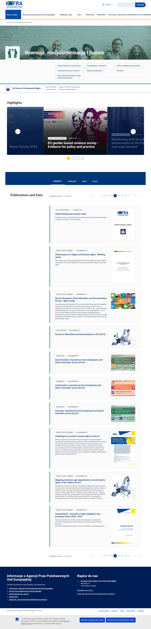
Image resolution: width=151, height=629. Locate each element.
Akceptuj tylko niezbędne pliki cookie (120, 620)
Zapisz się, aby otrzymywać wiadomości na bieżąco (28, 600)
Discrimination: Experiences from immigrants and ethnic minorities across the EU (78, 361)
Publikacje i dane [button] (66, 15)
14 (118, 195)
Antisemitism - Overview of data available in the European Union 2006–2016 (77, 515)
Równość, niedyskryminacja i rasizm (22, 22)
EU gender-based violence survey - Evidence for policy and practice (73, 145)
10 (105, 195)
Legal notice (114, 611)
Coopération (101, 15)
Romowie (120, 71)
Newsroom (90, 15)
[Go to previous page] (94, 195)
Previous (17, 131)
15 (122, 195)
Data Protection (130, 611)
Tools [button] (79, 15)
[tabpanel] (75, 131)
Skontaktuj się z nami (85, 590)
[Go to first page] (91, 195)
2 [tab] (73, 158)
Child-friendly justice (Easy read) (70, 214)
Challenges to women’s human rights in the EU (77, 436)
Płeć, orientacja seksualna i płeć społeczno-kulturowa (69, 77)
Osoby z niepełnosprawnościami (128, 66)
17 (129, 195)
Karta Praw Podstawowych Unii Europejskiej (25, 591)
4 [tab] (82, 158)
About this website (104, 611)
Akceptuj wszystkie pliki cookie (92, 620)
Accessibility (140, 611)
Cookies (122, 611)
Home (8, 22)
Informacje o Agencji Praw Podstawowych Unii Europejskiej (31, 588)
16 (125, 195)
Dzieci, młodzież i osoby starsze (69, 66)
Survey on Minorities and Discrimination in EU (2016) (80, 334)
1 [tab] (68, 158)
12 (112, 195)
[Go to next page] (135, 195)
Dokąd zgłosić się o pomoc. (19, 594)
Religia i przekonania (94, 71)
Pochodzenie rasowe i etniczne (69, 71)
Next (133, 131)
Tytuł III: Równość (51, 87)
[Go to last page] (139, 195)
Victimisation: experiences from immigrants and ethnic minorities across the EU (78, 386)
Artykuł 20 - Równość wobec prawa (69, 87)
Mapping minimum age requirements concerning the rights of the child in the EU (80, 481)
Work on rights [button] (12, 15)
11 (108, 195)
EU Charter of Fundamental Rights (27, 88)
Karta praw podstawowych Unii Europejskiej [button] (38, 15)
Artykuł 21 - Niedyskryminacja (67, 89)
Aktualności (13, 597)
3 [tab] (77, 158)
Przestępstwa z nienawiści (96, 66)
